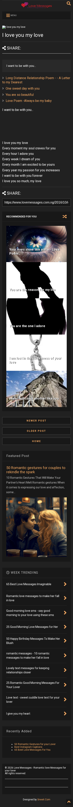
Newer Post (36, 420)
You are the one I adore (27, 326)
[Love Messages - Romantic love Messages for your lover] (36, 6)
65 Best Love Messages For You (32, 749)
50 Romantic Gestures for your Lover (35, 744)
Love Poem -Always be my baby (29, 101)
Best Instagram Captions (28, 747)
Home (36, 441)
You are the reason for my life (32, 290)
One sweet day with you (23, 88)
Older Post (36, 431)
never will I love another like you (34, 398)
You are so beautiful (20, 95)
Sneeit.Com (43, 799)
